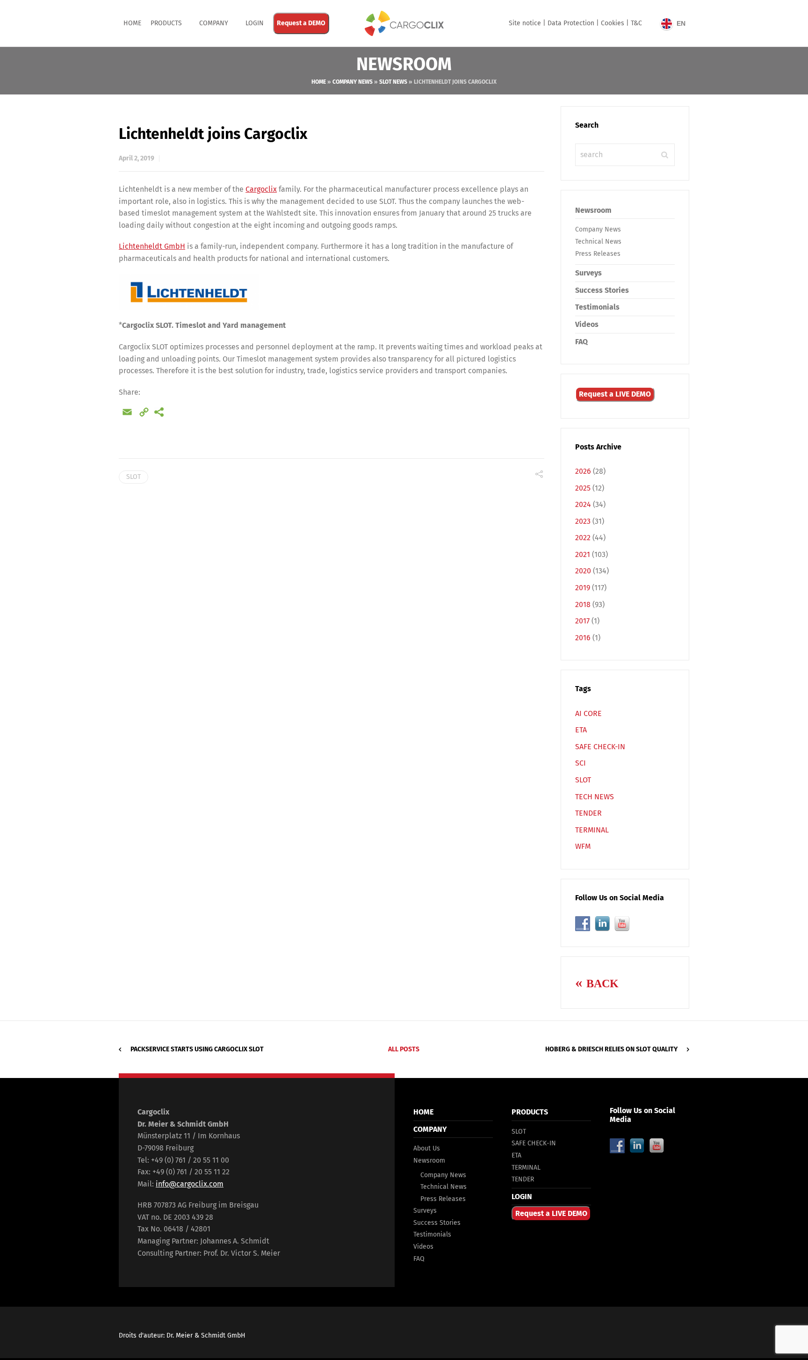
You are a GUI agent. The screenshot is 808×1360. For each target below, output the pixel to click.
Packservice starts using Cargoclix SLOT (197, 1049)
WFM (583, 846)
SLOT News (393, 82)
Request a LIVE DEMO (615, 394)
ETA (581, 729)
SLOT (133, 477)
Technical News (598, 242)
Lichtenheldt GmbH (152, 246)
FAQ (581, 341)
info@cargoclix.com (190, 1183)
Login (254, 23)
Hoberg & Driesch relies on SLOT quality (611, 1049)
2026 (583, 471)
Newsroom (593, 210)
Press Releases (597, 254)
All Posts (403, 1049)
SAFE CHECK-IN (600, 746)
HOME (423, 1111)
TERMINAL (592, 829)
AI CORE (588, 713)
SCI (580, 763)
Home (132, 23)
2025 (583, 488)
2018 (583, 604)
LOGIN (522, 1196)
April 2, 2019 (136, 158)
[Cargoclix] (404, 23)
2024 (583, 504)
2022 (583, 537)
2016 (583, 637)
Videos (587, 324)
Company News (352, 82)
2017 (582, 620)
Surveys (588, 272)
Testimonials (597, 307)
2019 (582, 587)
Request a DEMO (301, 23)
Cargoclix (261, 189)
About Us (426, 1148)
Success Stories (602, 290)
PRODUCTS (166, 23)
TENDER (588, 813)
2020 (583, 570)
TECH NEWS (594, 796)
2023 (583, 521)
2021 (582, 554)
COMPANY (213, 23)
